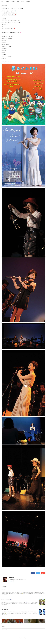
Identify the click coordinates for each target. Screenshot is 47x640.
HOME (2, 1)
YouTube (13, 1)
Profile (18, 1)
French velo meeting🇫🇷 (6, 599)
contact (22, 1)
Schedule (7, 1)
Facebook (28, 1)
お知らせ (3, 589)
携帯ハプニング (5, 609)
